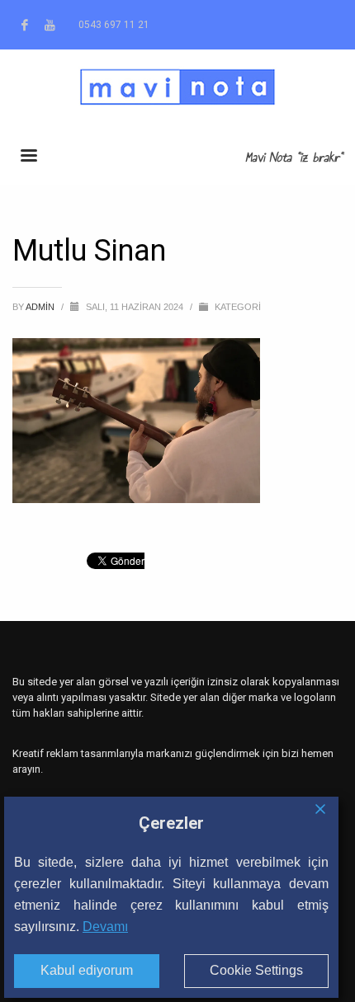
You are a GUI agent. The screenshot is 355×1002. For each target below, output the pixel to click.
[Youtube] (49, 24)
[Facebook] (24, 24)
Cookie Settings (256, 970)
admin (41, 307)
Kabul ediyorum (86, 970)
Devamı (105, 927)
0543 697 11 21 (113, 25)
